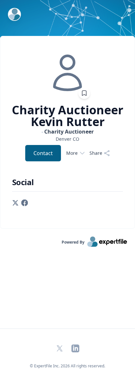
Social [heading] (22, 182)
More (72, 153)
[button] (15, 202)
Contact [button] (43, 153)
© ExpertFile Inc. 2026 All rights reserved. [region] (67, 366)
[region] (67, 139)
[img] (67, 73)
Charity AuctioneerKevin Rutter (67, 116)
